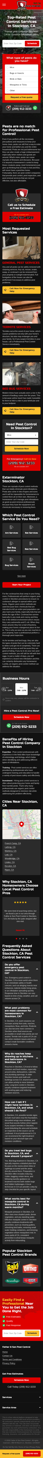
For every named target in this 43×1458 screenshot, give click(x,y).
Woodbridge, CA (12, 858)
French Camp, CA (13, 843)
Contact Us (7, 1356)
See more (21, 576)
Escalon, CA (10, 866)
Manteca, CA (10, 851)
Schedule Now (21, 448)
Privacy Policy (8, 1363)
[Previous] (3, 689)
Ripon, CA (9, 870)
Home (5, 1352)
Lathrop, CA (10, 847)
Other (12, 90)
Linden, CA (10, 862)
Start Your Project (21, 585)
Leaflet (37, 838)
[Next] (39, 689)
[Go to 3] (23, 938)
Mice (12, 67)
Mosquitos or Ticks (18, 85)
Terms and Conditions (12, 1359)
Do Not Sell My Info (10, 1447)
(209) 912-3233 (33, 6)
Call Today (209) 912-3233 (22, 1386)
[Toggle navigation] (4, 4)
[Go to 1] (16, 938)
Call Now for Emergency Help (22, 290)
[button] (21, 824)
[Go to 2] (20, 938)
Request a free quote (21, 97)
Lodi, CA (8, 855)
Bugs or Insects (17, 73)
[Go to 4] (26, 938)
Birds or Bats (16, 79)
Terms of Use (24, 1447)
